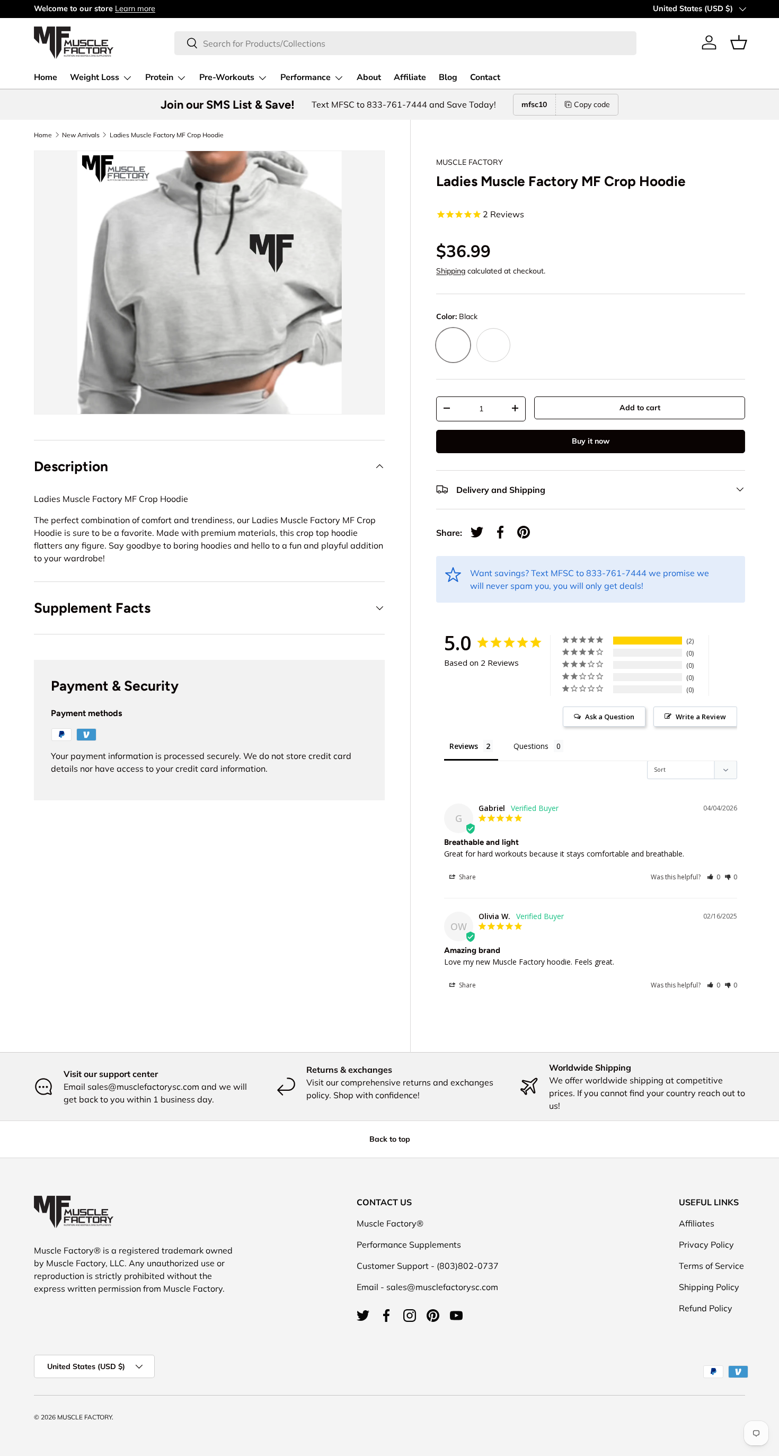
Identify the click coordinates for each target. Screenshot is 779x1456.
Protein (159, 77)
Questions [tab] (531, 746)
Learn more (135, 8)
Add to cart (639, 407)
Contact (485, 77)
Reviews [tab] (463, 746)
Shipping (450, 270)
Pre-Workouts (226, 77)
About (369, 77)
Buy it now (590, 440)
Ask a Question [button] (609, 716)
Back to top (389, 1139)
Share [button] (466, 876)
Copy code (592, 104)
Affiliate (410, 77)
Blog (448, 77)
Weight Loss (94, 77)
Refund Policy (705, 1308)
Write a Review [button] (701, 716)
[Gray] (493, 344)
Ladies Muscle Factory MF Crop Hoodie (167, 135)
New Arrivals (81, 135)
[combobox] (405, 43)
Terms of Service (711, 1265)
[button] (738, 42)
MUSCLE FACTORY (469, 162)
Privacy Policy (706, 1244)
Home (45, 77)
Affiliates (696, 1223)
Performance (305, 77)
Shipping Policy (709, 1287)
